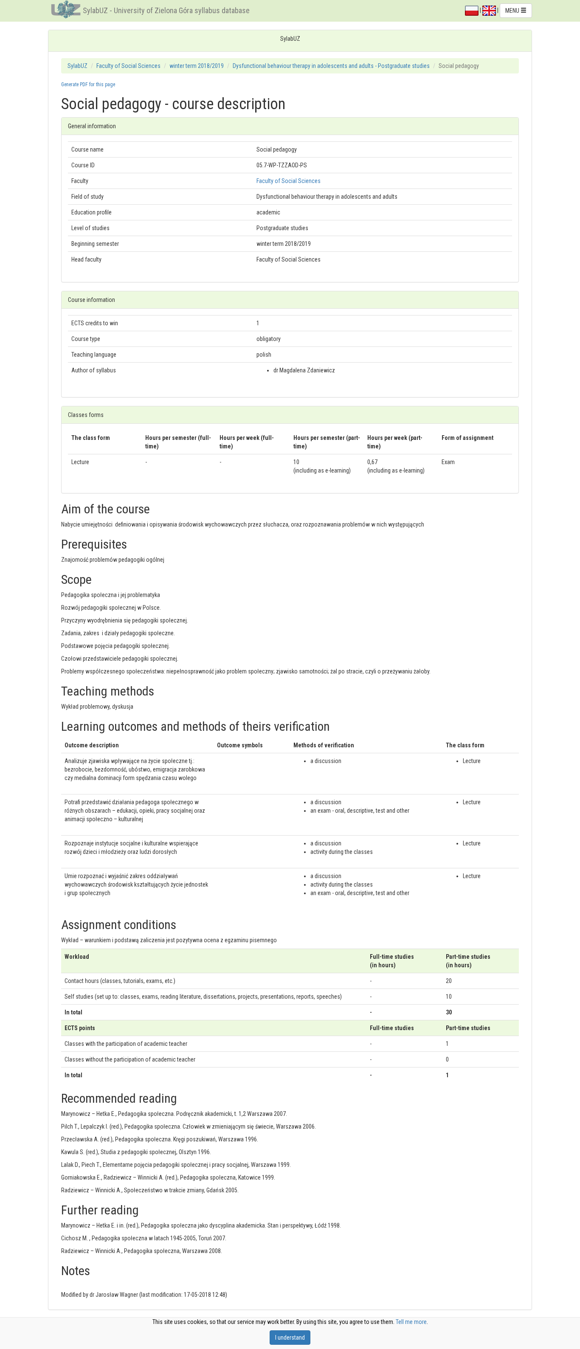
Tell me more (411, 1321)
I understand (290, 1337)
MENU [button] (513, 10)
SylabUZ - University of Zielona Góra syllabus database (166, 10)
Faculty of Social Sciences (128, 65)
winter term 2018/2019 (196, 65)
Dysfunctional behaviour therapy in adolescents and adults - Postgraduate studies (331, 65)
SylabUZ (77, 65)
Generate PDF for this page (88, 84)
